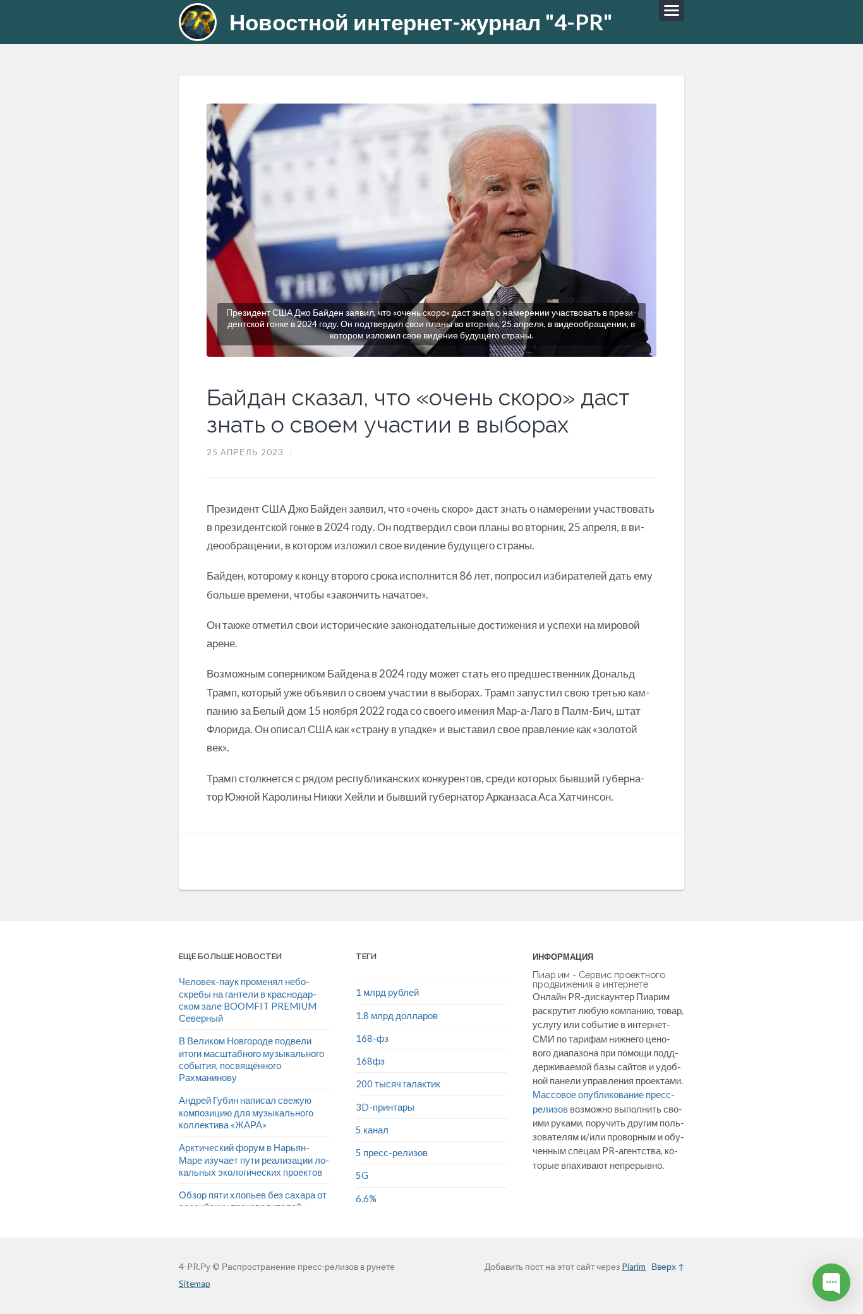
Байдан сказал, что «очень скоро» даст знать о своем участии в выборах (418, 411)
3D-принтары (385, 1107)
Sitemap (194, 1284)
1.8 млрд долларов (397, 1015)
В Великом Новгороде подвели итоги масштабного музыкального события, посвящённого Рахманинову (251, 1059)
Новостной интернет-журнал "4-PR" (420, 21)
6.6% (366, 1198)
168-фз (372, 1038)
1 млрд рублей (387, 992)
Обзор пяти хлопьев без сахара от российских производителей (253, 1200)
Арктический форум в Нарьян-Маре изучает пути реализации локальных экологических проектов (254, 1160)
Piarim (634, 1267)
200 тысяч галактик (398, 1083)
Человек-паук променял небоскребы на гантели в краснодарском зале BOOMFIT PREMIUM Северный (248, 1000)
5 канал (372, 1129)
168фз (370, 1060)
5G (362, 1175)
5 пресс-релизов (392, 1152)
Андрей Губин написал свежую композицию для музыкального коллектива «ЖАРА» (246, 1112)
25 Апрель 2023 (245, 452)
